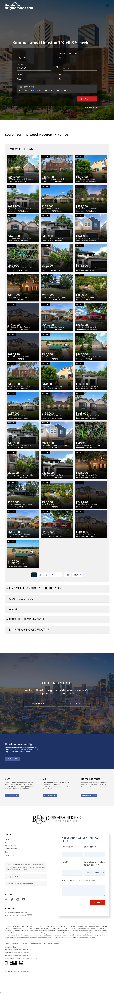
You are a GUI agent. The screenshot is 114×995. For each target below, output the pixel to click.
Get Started (11, 795)
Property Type (26, 87)
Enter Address (88, 795)
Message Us (39, 703)
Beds (20, 75)
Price (20, 64)
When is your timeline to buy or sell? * (94, 863)
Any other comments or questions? (79, 880)
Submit (96, 902)
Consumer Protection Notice (17, 952)
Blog (6, 852)
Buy (19, 787)
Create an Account (57, 751)
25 (67, 574)
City (19, 53)
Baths (62, 75)
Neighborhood (68, 53)
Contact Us (9, 855)
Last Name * (90, 846)
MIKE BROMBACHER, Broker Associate (25, 865)
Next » (77, 574)
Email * (65, 862)
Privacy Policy (24, 971)
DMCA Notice (10, 947)
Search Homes (10, 845)
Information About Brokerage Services (21, 958)
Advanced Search (91, 108)
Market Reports (11, 849)
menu (106, 5)
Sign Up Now (11, 759)
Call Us (73, 703)
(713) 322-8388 (13, 877)
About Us (8, 842)
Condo (37, 90)
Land (50, 90)
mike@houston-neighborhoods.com (22, 884)
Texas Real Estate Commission (18, 950)
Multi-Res (65, 90)
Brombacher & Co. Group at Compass (26, 867)
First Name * (67, 846)
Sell (57, 787)
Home (23, 90)
